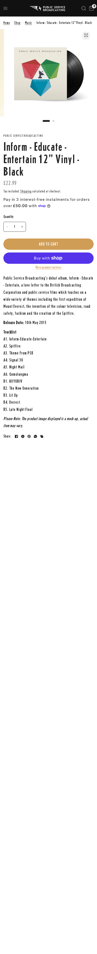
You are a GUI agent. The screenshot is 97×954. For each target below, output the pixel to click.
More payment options (48, 267)
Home (6, 22)
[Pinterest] (29, 436)
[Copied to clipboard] (41, 436)
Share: (7, 436)
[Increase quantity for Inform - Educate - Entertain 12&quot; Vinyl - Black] (22, 227)
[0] (91, 8)
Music (28, 22)
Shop (17, 22)
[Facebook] (16, 436)
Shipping (25, 191)
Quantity (8, 216)
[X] (22, 436)
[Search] (84, 8)
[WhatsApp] (35, 436)
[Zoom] (86, 35)
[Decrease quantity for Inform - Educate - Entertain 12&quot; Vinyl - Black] (7, 227)
